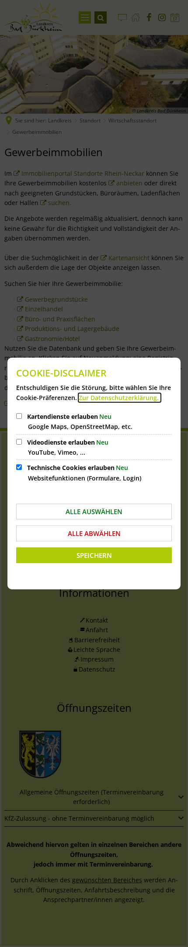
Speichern (94, 555)
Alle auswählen (94, 511)
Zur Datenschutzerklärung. (119, 397)
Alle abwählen (94, 533)
